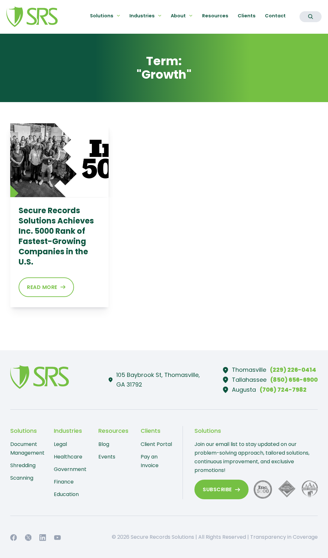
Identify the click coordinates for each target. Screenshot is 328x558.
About (178, 16)
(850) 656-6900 (294, 380)
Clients (247, 16)
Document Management (26, 448)
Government (70, 469)
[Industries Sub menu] (159, 15)
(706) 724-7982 (283, 390)
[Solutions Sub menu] (118, 15)
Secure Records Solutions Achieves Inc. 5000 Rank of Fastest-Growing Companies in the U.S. (56, 236)
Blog (103, 444)
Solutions (101, 16)
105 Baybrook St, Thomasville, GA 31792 (158, 380)
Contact (275, 16)
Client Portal (156, 444)
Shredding (23, 465)
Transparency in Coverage (284, 537)
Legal (60, 444)
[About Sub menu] (191, 15)
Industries (142, 16)
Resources (215, 16)
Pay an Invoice (150, 461)
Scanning (21, 478)
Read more (42, 287)
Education (66, 494)
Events (106, 456)
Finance (64, 481)
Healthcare (68, 456)
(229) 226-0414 (293, 370)
